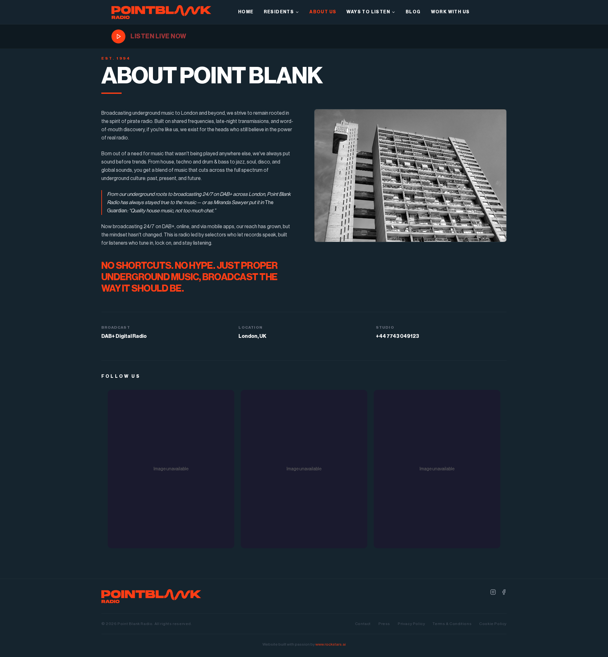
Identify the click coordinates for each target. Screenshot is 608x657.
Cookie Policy (493, 624)
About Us (322, 12)
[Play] (118, 36)
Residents (279, 12)
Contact (363, 624)
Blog (413, 12)
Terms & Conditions (452, 624)
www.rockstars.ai (330, 644)
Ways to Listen (368, 12)
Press (384, 624)
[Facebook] (504, 592)
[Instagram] (493, 592)
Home (246, 12)
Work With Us (450, 12)
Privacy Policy (411, 624)
